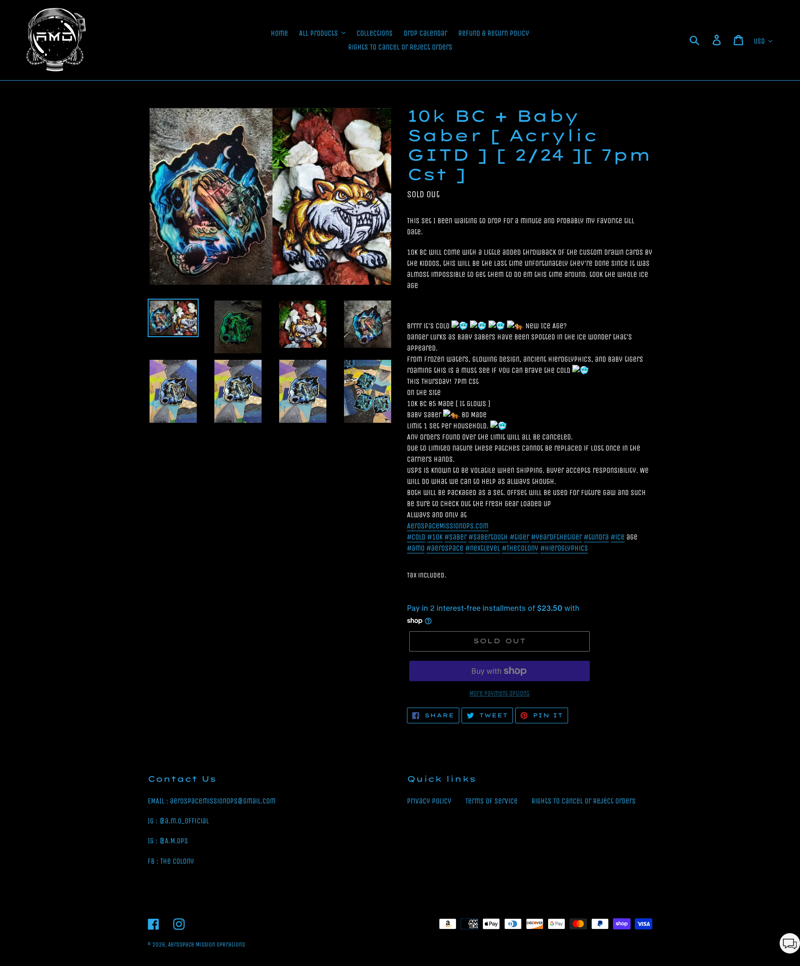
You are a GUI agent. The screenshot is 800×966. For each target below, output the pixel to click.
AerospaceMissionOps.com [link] (447, 525)
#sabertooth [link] (488, 537)
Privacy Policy (429, 801)
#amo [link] (416, 548)
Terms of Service (491, 801)
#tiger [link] (519, 537)
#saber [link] (455, 537)
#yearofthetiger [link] (556, 537)
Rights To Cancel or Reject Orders (583, 801)
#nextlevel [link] (482, 548)
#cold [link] (416, 537)
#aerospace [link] (444, 548)
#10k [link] (435, 537)
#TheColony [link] (520, 548)
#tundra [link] (596, 537)
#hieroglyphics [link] (564, 548)
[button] (790, 945)
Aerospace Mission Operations (206, 944)
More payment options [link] (499, 693)
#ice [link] (618, 537)
